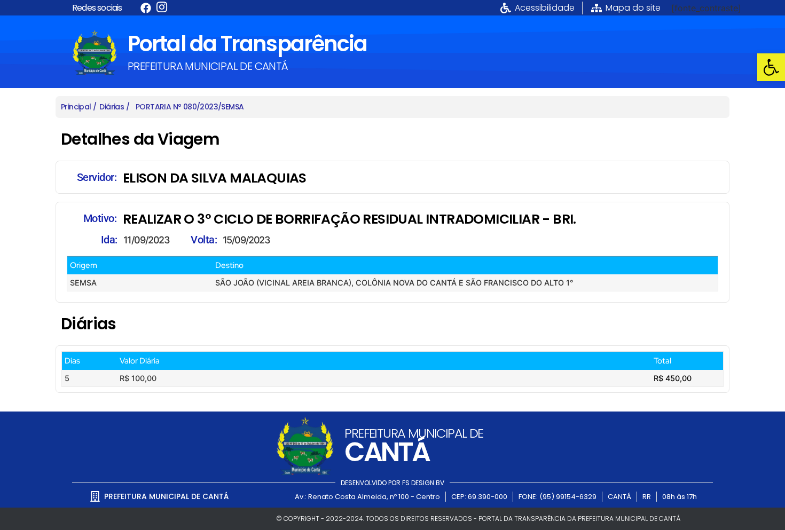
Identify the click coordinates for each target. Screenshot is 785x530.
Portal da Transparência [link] (247, 44)
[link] (771, 67)
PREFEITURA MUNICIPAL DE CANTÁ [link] (208, 66)
